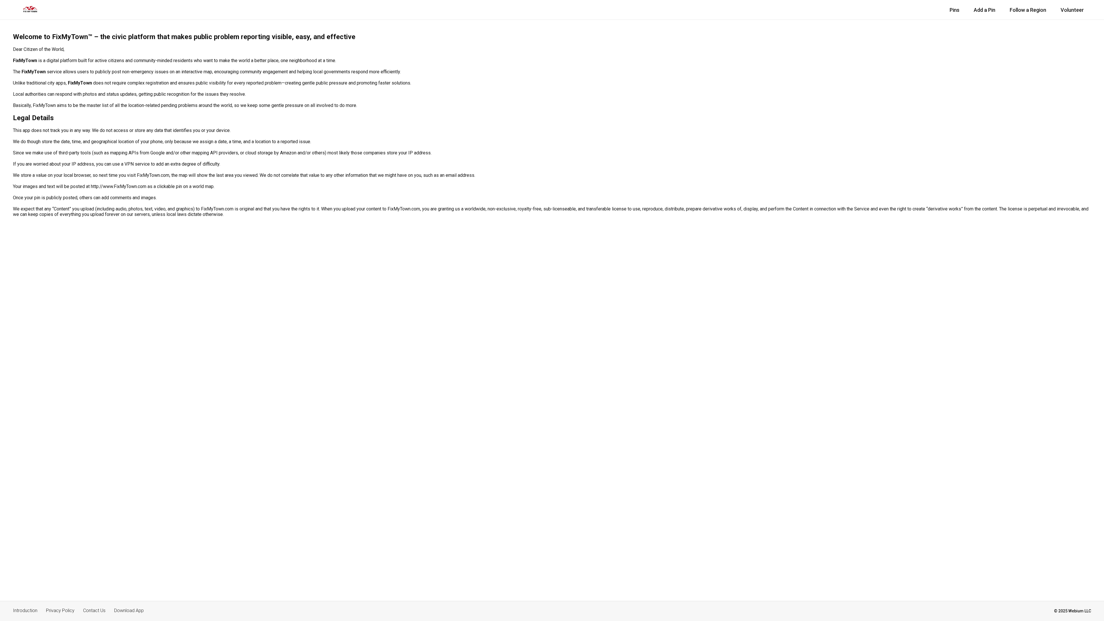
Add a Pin (984, 10)
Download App (129, 610)
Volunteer (1072, 10)
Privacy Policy (60, 610)
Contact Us (94, 610)
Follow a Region (1028, 10)
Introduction (25, 610)
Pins (954, 10)
